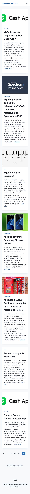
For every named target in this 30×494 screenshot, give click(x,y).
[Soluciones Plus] (10, 3)
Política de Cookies (15, 484)
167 (15, 453)
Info (5, 169)
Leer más (8, 69)
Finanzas (6, 28)
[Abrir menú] (26, 3)
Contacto (5, 484)
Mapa (15, 480)
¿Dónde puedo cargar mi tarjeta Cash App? (13, 35)
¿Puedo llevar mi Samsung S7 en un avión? (14, 240)
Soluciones (7, 96)
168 (19, 453)
